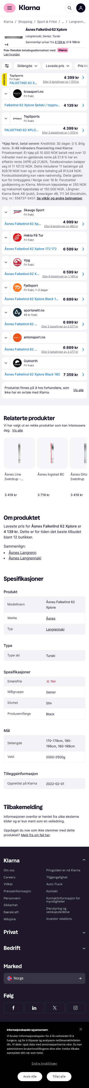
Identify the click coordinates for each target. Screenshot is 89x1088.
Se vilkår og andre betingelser (59, 198)
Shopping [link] (25, 22)
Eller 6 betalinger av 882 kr (61, 226)
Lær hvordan (12, 54)
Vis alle (17, 430)
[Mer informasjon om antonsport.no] (6, 337)
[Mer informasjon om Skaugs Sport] (6, 212)
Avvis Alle (30, 1076)
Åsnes (50, 618)
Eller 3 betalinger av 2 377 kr (60, 326)
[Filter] (7, 65)
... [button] (63, 22)
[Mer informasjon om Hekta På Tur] (6, 237)
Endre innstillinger (44, 1063)
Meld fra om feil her (35, 835)
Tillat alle (59, 1076)
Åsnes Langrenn (23, 552)
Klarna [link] (8, 22)
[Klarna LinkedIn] (34, 1007)
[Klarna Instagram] (76, 1007)
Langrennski (55, 629)
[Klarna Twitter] (55, 1007)
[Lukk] (81, 1029)
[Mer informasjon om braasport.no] (6, 93)
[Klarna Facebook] (14, 1007)
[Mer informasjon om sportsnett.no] (6, 312)
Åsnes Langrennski (25, 558)
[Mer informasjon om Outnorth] (6, 363)
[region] (44, 1055)
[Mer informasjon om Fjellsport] (6, 287)
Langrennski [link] (77, 22)
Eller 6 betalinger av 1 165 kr (60, 276)
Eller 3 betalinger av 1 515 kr (61, 81)
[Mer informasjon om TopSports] (6, 118)
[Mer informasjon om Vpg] (6, 262)
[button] (14, 37)
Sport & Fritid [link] (47, 22)
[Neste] (79, 466)
